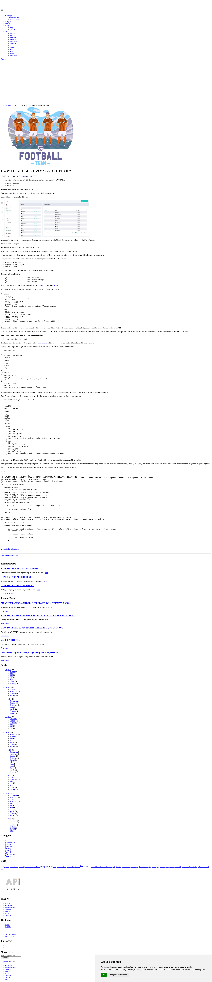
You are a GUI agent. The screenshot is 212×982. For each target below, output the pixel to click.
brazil (28, 867)
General (8, 850)
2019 (9, 793)
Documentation (10, 907)
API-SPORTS (32, 176)
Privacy (8, 979)
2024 (9, 699)
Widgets (8, 22)
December (13, 701)
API (6, 840)
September (13, 691)
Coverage (8, 16)
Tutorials (13, 29)
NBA (12, 51)
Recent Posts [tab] (9, 593)
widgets (200, 867)
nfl (119, 867)
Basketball (13, 39)
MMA (12, 47)
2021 (9, 750)
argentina (6, 867)
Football (12, 33)
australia (12, 867)
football (6, 549)
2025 (9, 687)
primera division (142, 867)
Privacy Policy (10, 936)
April (11, 680)
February (13, 684)
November (13, 719)
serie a (162, 867)
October (12, 689)
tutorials (12, 549)
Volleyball (13, 55)
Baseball (13, 37)
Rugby (12, 53)
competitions (46, 866)
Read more (5, 611)
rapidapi (149, 867)
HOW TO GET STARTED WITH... (17, 585)
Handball (13, 43)
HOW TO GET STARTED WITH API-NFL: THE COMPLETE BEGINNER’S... (38, 615)
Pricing (7, 23)
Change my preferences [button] (118, 975)
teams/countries (42, 343)
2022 (9, 732)
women (204, 867)
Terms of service (11, 934)
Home (7, 903)
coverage (55, 867)
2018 (9, 819)
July (11, 674)
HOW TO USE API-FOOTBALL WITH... (20, 568)
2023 (9, 717)
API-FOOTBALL (26, 10)
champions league (35, 867)
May (11, 678)
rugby (158, 867)
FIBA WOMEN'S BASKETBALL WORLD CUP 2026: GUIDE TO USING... (36, 603)
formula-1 (93, 867)
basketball (21, 867)
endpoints (67, 867)
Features (8, 848)
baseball (16, 867)
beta (26, 867)
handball (106, 867)
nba (117, 867)
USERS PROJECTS (10, 640)
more (46, 573)
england (72, 867)
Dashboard (9, 844)
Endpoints (8, 846)
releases (154, 867)
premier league (134, 867)
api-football (7, 961)
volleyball (194, 867)
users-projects (188, 867)
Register (8, 927)
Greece (102, 867)
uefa (183, 867)
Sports (7, 31)
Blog (7, 25)
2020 (9, 776)
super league (172, 867)
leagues (56, 285)
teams (69, 255)
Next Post (4, 555)
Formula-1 (13, 41)
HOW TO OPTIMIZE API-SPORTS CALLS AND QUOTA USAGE (32, 628)
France (98, 867)
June (11, 676)
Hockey (12, 45)
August (12, 672)
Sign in (3, 59)
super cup (166, 867)
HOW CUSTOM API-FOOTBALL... (18, 577)
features (77, 867)
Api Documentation (12, 18)
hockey (111, 867)
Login (7, 925)
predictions (127, 867)
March (12, 682)
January (12, 695)
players (122, 867)
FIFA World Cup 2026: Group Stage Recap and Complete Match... (31, 652)
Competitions (10, 842)
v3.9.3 (15, 20)
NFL (11, 49)
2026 (9, 670)
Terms (7, 977)
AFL (11, 35)
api (2, 549)
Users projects (10, 854)
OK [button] (103, 975)
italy (114, 867)
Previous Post (13, 555)
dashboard (16, 193)
